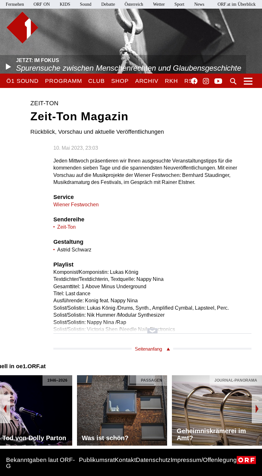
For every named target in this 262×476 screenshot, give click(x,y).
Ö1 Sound (22, 81)
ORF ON (42, 4)
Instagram (206, 81)
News (199, 4)
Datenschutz (153, 459)
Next (257, 408)
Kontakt (125, 459)
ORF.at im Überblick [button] (237, 4)
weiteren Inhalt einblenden (152, 328)
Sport (179, 4)
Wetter (159, 4)
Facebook (194, 81)
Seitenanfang (148, 349)
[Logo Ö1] (22, 28)
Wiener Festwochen (76, 204)
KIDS (65, 4)
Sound (85, 4)
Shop (120, 81)
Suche (233, 81)
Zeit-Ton (66, 227)
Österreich (134, 4)
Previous (5, 408)
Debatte (108, 4)
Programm (63, 81)
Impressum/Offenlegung (204, 459)
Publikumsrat (97, 459)
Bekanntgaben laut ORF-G (40, 462)
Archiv (146, 81)
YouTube (218, 81)
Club (96, 81)
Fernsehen (15, 4)
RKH (171, 81)
